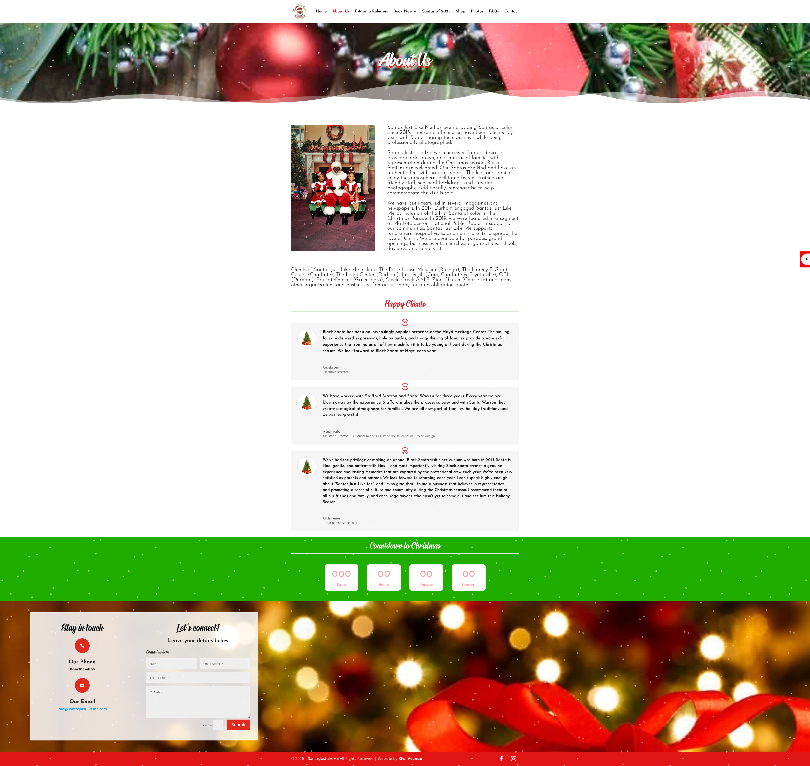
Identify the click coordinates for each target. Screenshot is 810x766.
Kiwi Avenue (410, 758)
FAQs (494, 12)
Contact (511, 12)
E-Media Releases (371, 12)
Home (321, 12)
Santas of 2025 (436, 12)
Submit (239, 725)
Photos (477, 12)
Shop (460, 12)
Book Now (402, 12)
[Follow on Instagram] (513, 759)
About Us (341, 12)
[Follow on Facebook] (501, 759)
